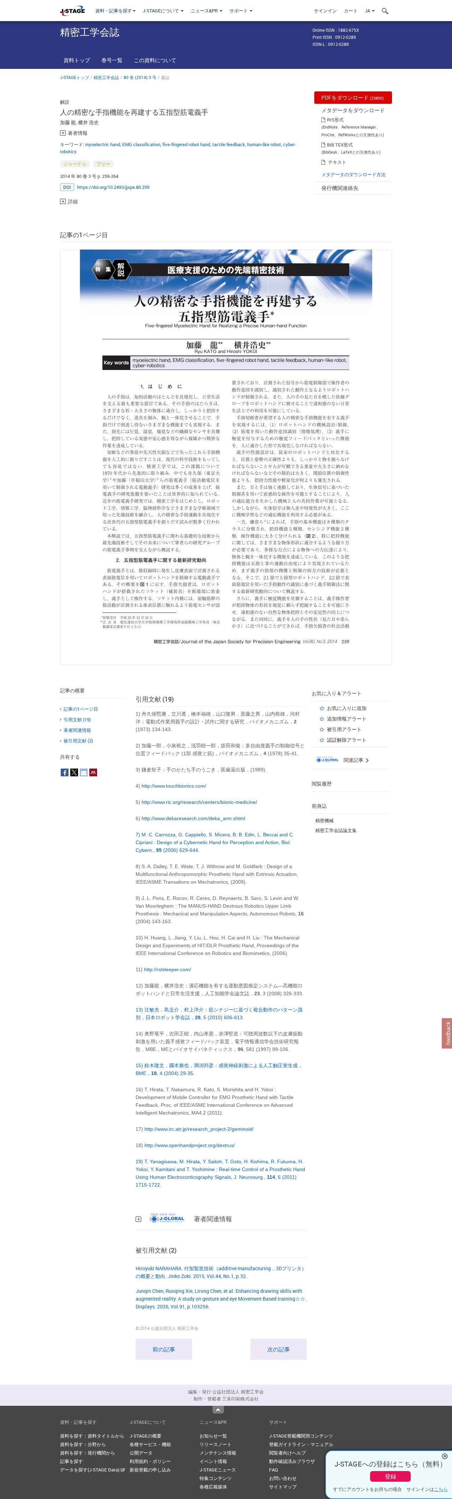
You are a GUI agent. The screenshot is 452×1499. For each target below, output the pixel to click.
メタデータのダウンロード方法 (353, 174)
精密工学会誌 (106, 77)
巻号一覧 (112, 60)
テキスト (337, 162)
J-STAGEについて (161, 10)
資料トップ (77, 60)
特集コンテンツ (216, 1478)
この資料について (155, 60)
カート (351, 10)
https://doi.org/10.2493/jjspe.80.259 (113, 187)
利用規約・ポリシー (150, 1461)
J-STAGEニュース (218, 1470)
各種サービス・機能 (150, 1444)
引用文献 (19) (77, 719)
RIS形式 (335, 120)
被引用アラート (344, 729)
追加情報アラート (347, 718)
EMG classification (141, 144)
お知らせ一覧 (213, 1436)
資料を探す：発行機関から (87, 1453)
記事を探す (71, 1461)
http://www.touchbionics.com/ (174, 786)
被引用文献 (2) (78, 740)
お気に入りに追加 (347, 708)
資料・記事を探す (113, 10)
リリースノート (216, 1444)
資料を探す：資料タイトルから (92, 1436)
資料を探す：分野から (83, 1444)
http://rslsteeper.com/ (167, 969)
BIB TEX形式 (340, 145)
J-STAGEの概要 (145, 1436)
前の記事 (164, 1349)
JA (368, 10)
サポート (239, 10)
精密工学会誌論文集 (336, 830)
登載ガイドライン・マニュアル (301, 1444)
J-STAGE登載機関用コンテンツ (301, 1436)
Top (218, 1410)
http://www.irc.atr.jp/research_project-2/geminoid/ (199, 1129)
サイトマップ (283, 1486)
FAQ (273, 1470)
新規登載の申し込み (150, 1470)
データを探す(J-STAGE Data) (90, 1470)
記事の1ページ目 (81, 709)
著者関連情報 (77, 730)
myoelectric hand (102, 144)
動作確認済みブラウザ (292, 1461)
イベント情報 (213, 1461)
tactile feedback (228, 144)
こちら (441, 1489)
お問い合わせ (283, 1478)
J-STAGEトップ (74, 77)
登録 (390, 1476)
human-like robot (264, 144)
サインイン (325, 10)
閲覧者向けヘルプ (287, 1453)
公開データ (141, 1453)
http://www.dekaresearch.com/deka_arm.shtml (193, 818)
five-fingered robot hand (186, 144)
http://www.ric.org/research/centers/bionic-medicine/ (199, 802)
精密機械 (324, 820)
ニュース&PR (205, 10)
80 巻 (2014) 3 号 (140, 77)
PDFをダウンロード (352, 97)
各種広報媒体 (213, 1486)
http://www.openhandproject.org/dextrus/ (189, 1145)
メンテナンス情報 (218, 1453)
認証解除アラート (347, 739)
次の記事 (278, 1349)
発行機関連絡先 (339, 187)
